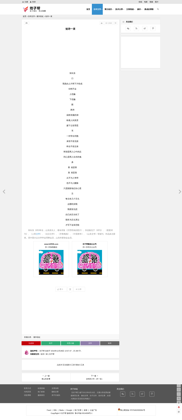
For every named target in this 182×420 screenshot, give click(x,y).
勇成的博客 (149, 9)
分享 (79, 289)
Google (69, 410)
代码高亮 (27, 392)
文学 (38, 234)
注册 (26, 2)
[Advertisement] (70, 51)
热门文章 (78, 410)
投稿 (140, 2)
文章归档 (55, 388)
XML (55, 410)
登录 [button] (34, 2)
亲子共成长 (56, 395)
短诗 (109, 343)
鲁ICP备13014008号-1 (83, 413)
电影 (146, 2)
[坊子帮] (35, 11)
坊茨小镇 (70, 343)
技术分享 (119, 9)
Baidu (61, 410)
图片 (156, 2)
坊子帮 (42, 351)
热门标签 (41, 392)
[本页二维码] (179, 412)
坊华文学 (97, 9)
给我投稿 (41, 388)
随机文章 (55, 392)
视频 (151, 2)
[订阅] (136, 28)
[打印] (102, 23)
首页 (88, 9)
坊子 (50, 343)
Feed (49, 410)
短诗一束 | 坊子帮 (47, 354)
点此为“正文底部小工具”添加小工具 (70, 365)
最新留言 (41, 395)
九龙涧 (31, 343)
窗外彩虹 (40, 16)
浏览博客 (27, 395)
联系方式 (27, 388)
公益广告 (93, 410)
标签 (85, 410)
